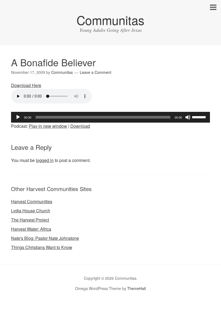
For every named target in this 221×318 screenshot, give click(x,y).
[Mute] (188, 117)
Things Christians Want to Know (41, 247)
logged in (45, 160)
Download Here (26, 85)
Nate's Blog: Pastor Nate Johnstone (45, 238)
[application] (110, 117)
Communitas (110, 20)
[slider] (199, 117)
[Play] (18, 117)
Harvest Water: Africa (31, 229)
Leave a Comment (95, 72)
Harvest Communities (31, 201)
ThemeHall (136, 288)
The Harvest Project (30, 220)
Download (80, 126)
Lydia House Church (30, 211)
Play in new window (48, 126)
